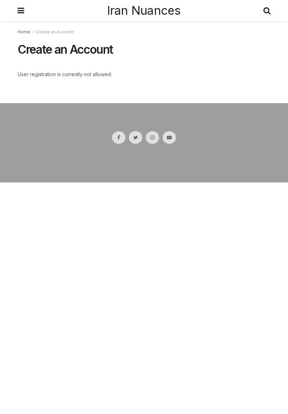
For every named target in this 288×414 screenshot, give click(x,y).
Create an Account (55, 31)
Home (24, 31)
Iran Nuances (144, 10)
